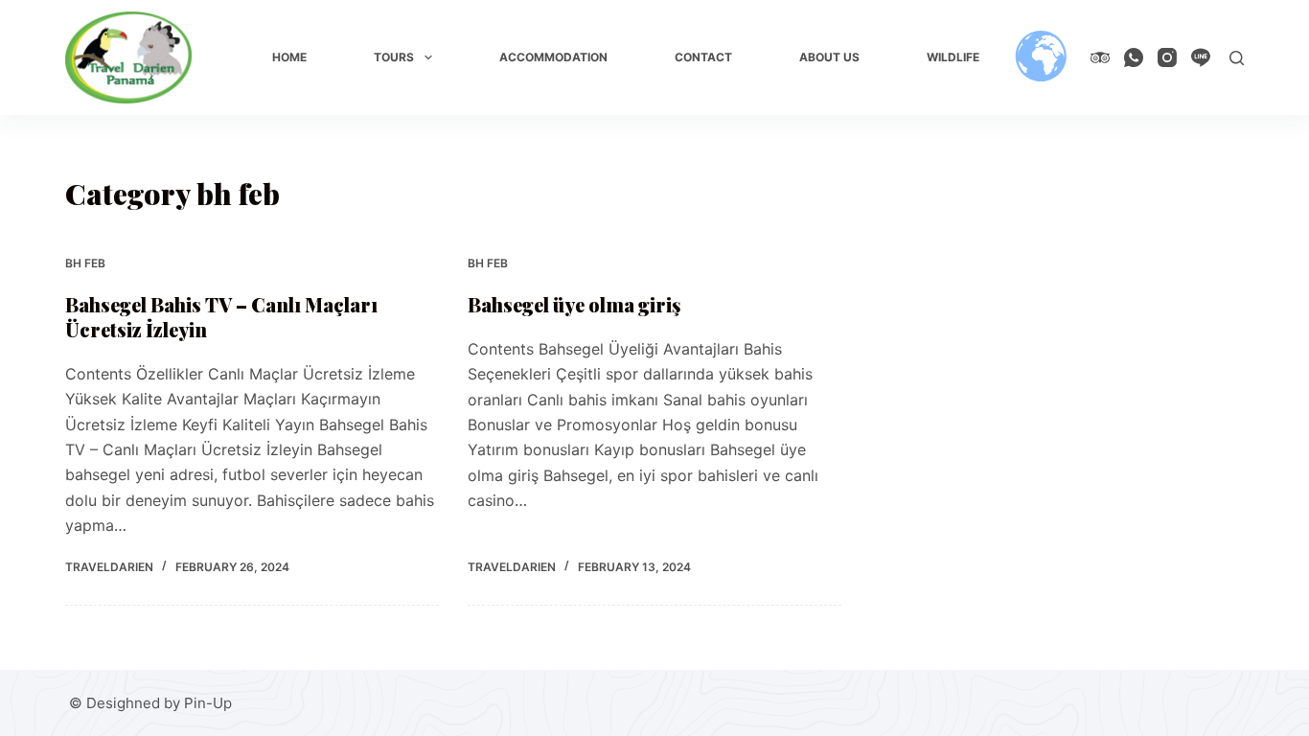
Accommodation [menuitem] (553, 57)
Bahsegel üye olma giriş (574, 304)
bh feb (85, 263)
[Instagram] (1167, 57)
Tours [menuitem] (394, 57)
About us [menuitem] (829, 57)
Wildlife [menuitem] (953, 57)
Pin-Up (208, 703)
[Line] (1200, 57)
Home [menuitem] (289, 57)
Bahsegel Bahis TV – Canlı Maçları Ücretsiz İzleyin (221, 316)
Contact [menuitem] (703, 57)
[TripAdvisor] (1100, 57)
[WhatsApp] (1133, 57)
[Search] (1236, 58)
